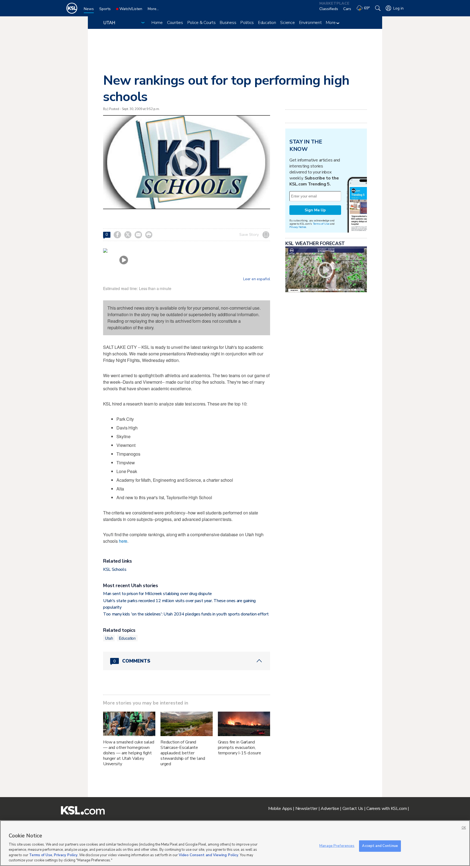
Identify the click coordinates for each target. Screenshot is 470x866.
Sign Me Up (315, 210)
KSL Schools (114, 569)
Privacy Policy (66, 855)
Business (228, 23)
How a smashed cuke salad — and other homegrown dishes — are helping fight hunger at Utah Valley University (128, 753)
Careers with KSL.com (386, 809)
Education (267, 23)
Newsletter (306, 809)
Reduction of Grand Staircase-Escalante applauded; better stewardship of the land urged (182, 753)
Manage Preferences (336, 845)
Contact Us (352, 809)
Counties (175, 23)
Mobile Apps (280, 809)
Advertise (330, 809)
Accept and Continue (380, 845)
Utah (109, 638)
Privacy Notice (297, 227)
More (331, 23)
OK (464, 828)
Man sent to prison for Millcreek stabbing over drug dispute (157, 594)
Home (157, 23)
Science (287, 23)
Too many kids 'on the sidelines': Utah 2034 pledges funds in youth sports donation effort (186, 614)
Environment (310, 23)
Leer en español (256, 279)
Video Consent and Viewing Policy (208, 855)
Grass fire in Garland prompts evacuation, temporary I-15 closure (239, 747)
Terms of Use (321, 223)
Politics (247, 23)
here (123, 541)
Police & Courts (201, 23)
